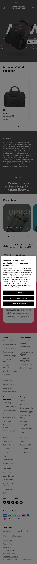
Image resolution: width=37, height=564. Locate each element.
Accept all (18, 292)
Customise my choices (18, 303)
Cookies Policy (14, 287)
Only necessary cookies (18, 298)
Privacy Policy (26, 285)
